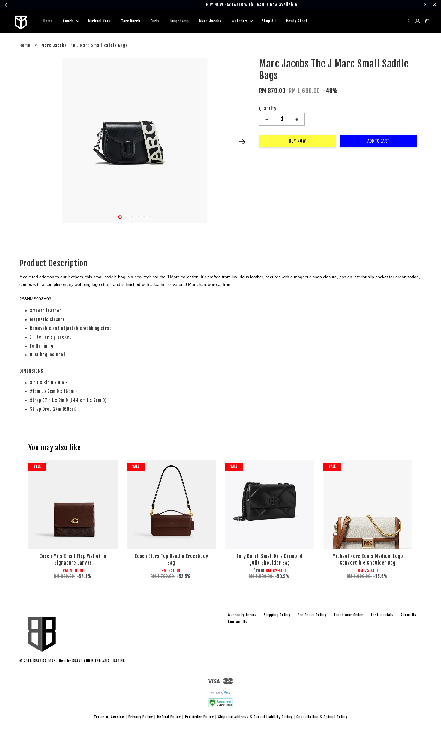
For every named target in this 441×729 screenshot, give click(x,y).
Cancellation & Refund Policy (321, 717)
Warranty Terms (242, 615)
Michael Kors (99, 21)
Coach (68, 21)
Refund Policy (169, 717)
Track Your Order (348, 615)
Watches (239, 21)
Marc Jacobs (210, 21)
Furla (155, 21)
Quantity (268, 108)
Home (48, 21)
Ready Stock (297, 21)
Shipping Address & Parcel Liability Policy (255, 717)
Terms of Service (109, 717)
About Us (408, 615)
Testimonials (382, 615)
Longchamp (179, 21)
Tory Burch (130, 21)
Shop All (269, 21)
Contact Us (238, 622)
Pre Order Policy (312, 615)
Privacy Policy (140, 717)
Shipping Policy (277, 615)
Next (242, 141)
